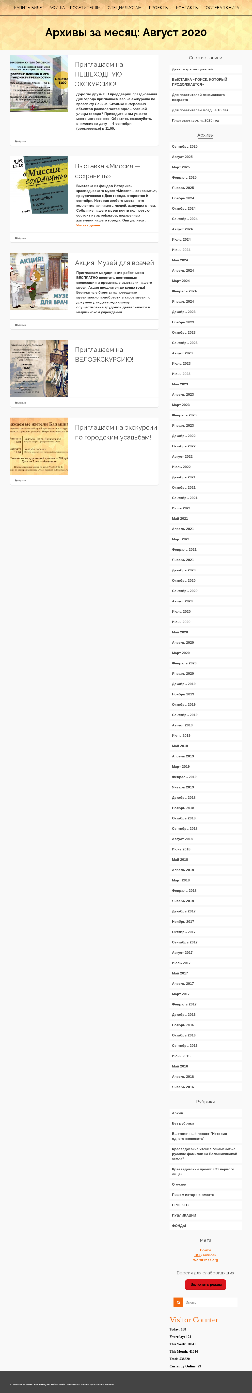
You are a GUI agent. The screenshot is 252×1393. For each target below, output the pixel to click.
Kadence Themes (104, 1384)
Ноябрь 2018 (183, 808)
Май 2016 (180, 1066)
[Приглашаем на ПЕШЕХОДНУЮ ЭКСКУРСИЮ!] (39, 83)
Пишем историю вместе (193, 1195)
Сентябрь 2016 (185, 1046)
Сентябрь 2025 (185, 146)
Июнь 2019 (181, 735)
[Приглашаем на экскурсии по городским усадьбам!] (39, 446)
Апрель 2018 (183, 870)
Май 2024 (180, 260)
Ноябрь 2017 (183, 921)
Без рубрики (183, 1123)
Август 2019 (182, 725)
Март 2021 (181, 539)
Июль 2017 (181, 963)
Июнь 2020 (181, 622)
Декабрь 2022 (184, 436)
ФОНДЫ (179, 1226)
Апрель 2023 (183, 394)
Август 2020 (182, 601)
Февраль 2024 (184, 291)
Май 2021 (180, 518)
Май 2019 (180, 746)
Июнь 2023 (181, 374)
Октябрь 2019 (184, 704)
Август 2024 (182, 229)
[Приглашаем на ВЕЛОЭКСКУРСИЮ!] (39, 368)
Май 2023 (180, 384)
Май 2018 (180, 859)
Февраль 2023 (184, 415)
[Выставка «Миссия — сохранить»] (39, 185)
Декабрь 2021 (184, 477)
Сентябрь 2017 (185, 942)
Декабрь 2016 (184, 1015)
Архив (22, 141)
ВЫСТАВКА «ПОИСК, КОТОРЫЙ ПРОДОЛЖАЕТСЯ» (199, 82)
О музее (179, 1184)
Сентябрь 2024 (185, 219)
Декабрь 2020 (184, 570)
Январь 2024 (183, 301)
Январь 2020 (183, 673)
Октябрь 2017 (184, 932)
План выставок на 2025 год (195, 120)
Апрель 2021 (183, 529)
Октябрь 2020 (184, 580)
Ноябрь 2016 (183, 1025)
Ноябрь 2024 (183, 198)
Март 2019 (181, 766)
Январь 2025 (183, 188)
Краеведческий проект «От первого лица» (203, 1171)
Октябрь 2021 (184, 487)
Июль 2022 (181, 467)
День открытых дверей (192, 69)
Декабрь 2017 (184, 911)
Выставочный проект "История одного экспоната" (199, 1136)
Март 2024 (181, 281)
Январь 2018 (183, 901)
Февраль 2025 (184, 177)
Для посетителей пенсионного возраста (198, 97)
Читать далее (88, 225)
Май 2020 (180, 632)
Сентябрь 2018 (185, 828)
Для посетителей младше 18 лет (200, 110)
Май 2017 (180, 973)
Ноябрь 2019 (183, 694)
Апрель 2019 (183, 756)
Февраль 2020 (184, 663)
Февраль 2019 (184, 777)
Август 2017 (182, 953)
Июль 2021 (181, 508)
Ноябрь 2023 (183, 322)
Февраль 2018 (184, 890)
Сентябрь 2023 (185, 343)
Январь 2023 (183, 425)
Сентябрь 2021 (185, 498)
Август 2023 (182, 353)
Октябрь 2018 (184, 818)
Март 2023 (181, 405)
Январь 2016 (183, 1087)
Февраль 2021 (184, 549)
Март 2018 (181, 880)
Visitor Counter (194, 1319)
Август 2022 (182, 456)
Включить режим (205, 1284)
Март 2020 (181, 653)
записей (206, 1255)
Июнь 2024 (181, 250)
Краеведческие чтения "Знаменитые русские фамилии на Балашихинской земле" (204, 1154)
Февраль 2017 (184, 1004)
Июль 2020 (181, 611)
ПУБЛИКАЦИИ (184, 1215)
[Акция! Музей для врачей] (39, 281)
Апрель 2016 (183, 1077)
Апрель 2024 (183, 270)
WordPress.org (205, 1260)
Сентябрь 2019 (185, 715)
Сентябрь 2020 (185, 591)
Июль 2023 (181, 363)
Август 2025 (182, 157)
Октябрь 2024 (184, 208)
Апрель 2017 (183, 984)
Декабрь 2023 (184, 312)
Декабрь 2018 (184, 797)
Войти (205, 1250)
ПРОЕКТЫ (180, 1205)
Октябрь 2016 (184, 1035)
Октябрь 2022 (184, 446)
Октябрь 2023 (184, 332)
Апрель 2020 (183, 642)
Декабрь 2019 (184, 684)
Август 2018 (182, 839)
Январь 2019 (183, 787)
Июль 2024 (181, 239)
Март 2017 (181, 994)
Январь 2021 (183, 560)
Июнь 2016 (181, 1056)
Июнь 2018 (181, 849)
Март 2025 (181, 167)
